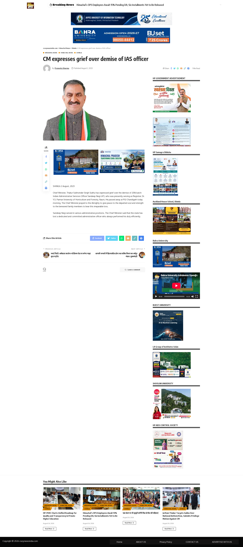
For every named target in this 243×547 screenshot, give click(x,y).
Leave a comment (134, 270)
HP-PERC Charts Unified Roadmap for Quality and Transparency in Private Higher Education (60, 516)
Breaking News (51, 52)
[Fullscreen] (196, 296)
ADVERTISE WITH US (222, 542)
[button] (220, 4)
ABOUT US (141, 542)
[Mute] (192, 296)
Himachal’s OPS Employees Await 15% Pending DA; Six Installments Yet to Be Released (120, 4)
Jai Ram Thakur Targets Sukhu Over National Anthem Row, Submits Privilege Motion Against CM (181, 516)
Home (119, 542)
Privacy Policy (166, 542)
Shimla (79, 52)
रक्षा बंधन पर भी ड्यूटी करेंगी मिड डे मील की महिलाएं (140, 513)
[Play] (156, 296)
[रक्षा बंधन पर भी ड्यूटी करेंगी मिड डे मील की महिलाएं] (141, 498)
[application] (176, 285)
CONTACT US (192, 542)
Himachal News (67, 52)
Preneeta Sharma (62, 68)
